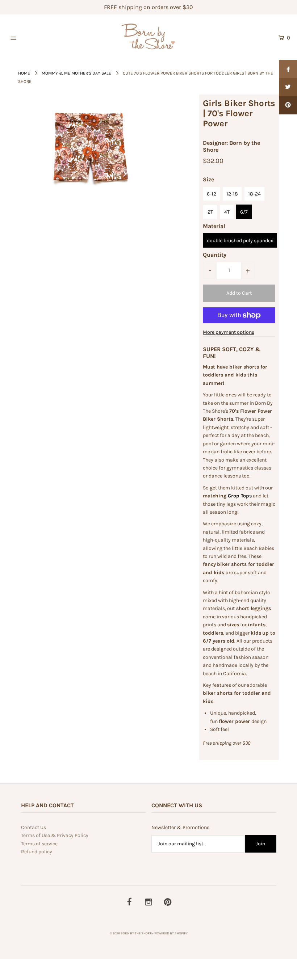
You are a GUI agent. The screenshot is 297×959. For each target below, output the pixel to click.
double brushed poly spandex (240, 240)
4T (227, 212)
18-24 (254, 194)
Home (24, 73)
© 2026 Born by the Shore (131, 933)
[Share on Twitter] (288, 87)
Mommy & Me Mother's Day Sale (76, 73)
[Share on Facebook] (288, 69)
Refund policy (36, 852)
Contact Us (33, 827)
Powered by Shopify (171, 933)
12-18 (232, 194)
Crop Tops (240, 496)
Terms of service (39, 844)
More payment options (228, 332)
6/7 (244, 212)
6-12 (211, 194)
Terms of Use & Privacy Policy (54, 835)
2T (210, 212)
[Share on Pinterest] (288, 105)
